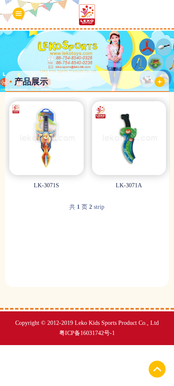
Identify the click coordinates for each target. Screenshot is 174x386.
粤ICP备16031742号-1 (87, 333)
